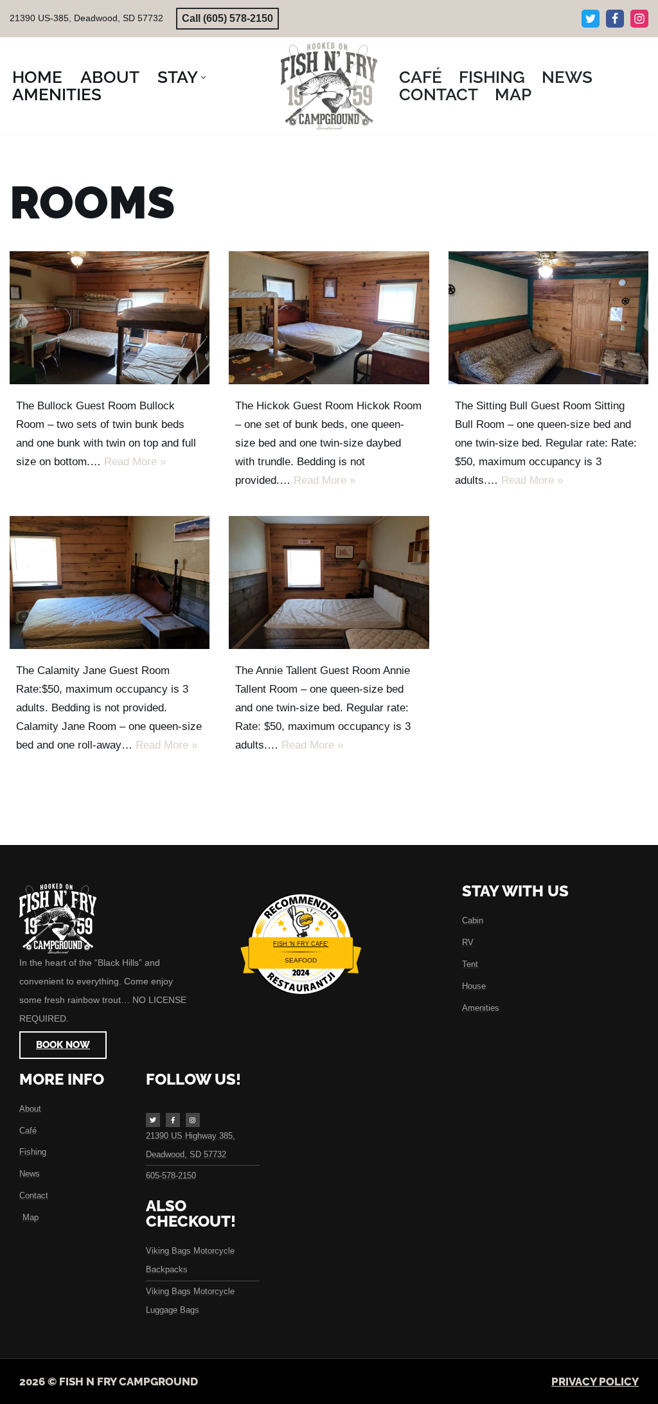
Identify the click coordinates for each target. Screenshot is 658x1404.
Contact (438, 94)
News (567, 77)
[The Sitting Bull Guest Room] (548, 318)
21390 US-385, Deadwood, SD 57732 (86, 18)
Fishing (492, 77)
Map (513, 94)
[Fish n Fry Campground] (329, 86)
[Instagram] (639, 19)
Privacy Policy (595, 1381)
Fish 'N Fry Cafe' (300, 944)
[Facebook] (615, 19)
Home (37, 77)
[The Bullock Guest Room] (109, 318)
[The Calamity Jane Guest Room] (109, 583)
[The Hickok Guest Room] (329, 318)
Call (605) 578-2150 (227, 18)
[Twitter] (591, 19)
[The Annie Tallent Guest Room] (329, 583)
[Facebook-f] (173, 1120)
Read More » (135, 462)
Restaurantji (301, 973)
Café (420, 77)
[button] (203, 77)
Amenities (57, 94)
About (109, 77)
